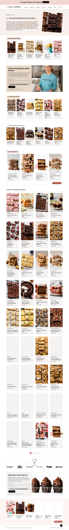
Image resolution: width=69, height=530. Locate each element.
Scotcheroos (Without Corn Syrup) (39, 177)
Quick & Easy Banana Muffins (29, 516)
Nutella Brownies (47, 142)
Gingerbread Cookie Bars (41, 302)
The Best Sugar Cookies (10, 516)
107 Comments (10, 417)
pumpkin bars (29, 25)
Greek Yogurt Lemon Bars (27, 273)
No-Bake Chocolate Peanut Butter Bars (20, 56)
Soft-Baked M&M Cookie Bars (11, 359)
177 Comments (39, 275)
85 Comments (25, 417)
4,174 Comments (29, 517)
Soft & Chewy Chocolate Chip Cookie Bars (39, 55)
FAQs (20, 527)
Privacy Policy (24, 527)
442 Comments (57, 115)
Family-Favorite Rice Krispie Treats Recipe (29, 55)
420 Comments (58, 143)
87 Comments (54, 417)
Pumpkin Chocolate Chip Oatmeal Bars (12, 415)
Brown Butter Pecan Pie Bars (41, 243)
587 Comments (19, 144)
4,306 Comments (48, 518)
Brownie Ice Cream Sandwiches (41, 415)
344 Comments (39, 143)
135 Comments (10, 143)
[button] (19, 84)
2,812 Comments (10, 517)
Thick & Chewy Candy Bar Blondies (56, 243)
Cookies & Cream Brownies (28, 142)
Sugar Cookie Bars (57, 55)
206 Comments (25, 275)
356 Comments (10, 361)
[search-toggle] (59, 7)
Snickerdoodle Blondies (40, 273)
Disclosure (17, 527)
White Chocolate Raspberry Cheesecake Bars (47, 114)
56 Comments (20, 115)
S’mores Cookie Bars (58, 142)
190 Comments (11, 114)
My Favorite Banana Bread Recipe (48, 516)
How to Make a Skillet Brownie (26, 302)
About (7, 527)
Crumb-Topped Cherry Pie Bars (55, 302)
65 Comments (53, 178)
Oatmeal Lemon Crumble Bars (40, 359)
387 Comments (25, 361)
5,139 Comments (58, 518)
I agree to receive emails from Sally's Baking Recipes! (18, 84)
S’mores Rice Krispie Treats (55, 176)
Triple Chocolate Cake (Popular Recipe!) (58, 516)
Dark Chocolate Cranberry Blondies (56, 359)
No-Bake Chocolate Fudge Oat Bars (56, 330)
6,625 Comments (39, 518)
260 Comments (39, 417)
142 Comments (25, 178)
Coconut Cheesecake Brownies (27, 387)
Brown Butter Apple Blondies (29, 113)
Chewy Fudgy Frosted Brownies (19, 142)
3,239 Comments (48, 58)
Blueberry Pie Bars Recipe (11, 113)
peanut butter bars (21, 25)
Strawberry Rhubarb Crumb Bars (56, 415)
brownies (8, 25)
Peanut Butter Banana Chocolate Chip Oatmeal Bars (27, 444)
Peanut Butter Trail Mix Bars (27, 176)
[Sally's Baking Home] (13, 7)
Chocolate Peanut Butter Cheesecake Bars (12, 444)
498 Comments (29, 57)
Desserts (7, 14)
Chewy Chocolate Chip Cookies (39, 516)
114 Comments (54, 361)
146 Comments (39, 179)
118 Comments (25, 389)
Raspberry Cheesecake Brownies (19, 113)
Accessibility (11, 527)
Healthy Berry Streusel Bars (25, 415)
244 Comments (10, 388)
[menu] (62, 7)
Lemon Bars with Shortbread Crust (47, 56)
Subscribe (30, 527)
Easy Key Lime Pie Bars (39, 113)
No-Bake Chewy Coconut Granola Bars (12, 177)
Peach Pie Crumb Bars (26, 215)
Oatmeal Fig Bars (11, 386)
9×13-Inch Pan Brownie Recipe (40, 215)
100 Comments (29, 144)
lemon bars (22, 24)
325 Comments (39, 114)
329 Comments (48, 143)
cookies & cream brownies (30, 23)
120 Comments (11, 179)
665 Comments (20, 58)
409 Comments (29, 114)
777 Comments (11, 57)
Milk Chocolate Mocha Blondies (10, 142)
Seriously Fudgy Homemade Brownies (11, 55)
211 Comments (57, 56)
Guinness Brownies (38, 142)
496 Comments (39, 57)
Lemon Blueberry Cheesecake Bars (26, 359)
